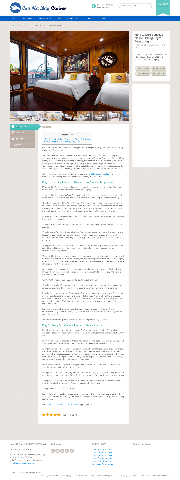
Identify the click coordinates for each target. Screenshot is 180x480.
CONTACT (103, 18)
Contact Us (145, 475)
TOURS (59, 18)
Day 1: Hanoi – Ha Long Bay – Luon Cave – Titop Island (67, 139)
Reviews (19, 138)
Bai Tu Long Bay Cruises (127, 475)
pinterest (72, 451)
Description (21, 126)
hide (71, 135)
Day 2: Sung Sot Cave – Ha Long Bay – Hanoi (63, 141)
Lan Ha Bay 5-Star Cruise (102, 455)
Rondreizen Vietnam (161, 475)
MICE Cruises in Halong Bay (102, 475)
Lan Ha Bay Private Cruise (102, 461)
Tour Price (17, 144)
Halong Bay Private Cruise (102, 464)
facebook (53, 451)
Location (19, 132)
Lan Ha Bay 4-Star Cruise (102, 452)
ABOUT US (91, 18)
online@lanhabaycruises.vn (23, 463)
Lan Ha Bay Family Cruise (102, 458)
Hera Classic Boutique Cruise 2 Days (63, 404)
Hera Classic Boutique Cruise (99, 174)
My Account (163, 4)
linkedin (62, 451)
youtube (67, 451)
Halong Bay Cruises (50, 475)
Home (12, 18)
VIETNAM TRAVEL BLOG (74, 18)
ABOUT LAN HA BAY (25, 18)
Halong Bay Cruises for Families (75, 475)
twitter (57, 451)
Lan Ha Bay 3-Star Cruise (102, 449)
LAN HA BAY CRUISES (44, 18)
